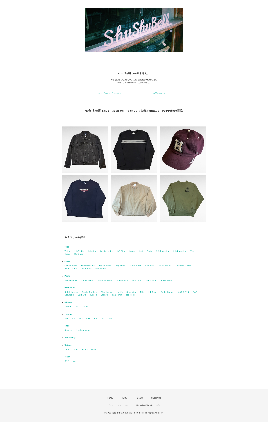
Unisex (68, 345)
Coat (77, 307)
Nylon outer (105, 266)
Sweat (132, 251)
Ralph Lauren (71, 292)
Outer (67, 261)
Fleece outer (71, 269)
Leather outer (165, 266)
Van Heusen (107, 292)
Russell (93, 295)
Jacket (68, 307)
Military (68, 302)
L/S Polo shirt (180, 251)
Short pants (152, 280)
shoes (68, 326)
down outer (101, 269)
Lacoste (104, 295)
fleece (68, 254)
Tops (67, 247)
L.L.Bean (152, 292)
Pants (67, 276)
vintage (68, 314)
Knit (141, 251)
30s (110, 318)
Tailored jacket (183, 266)
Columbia (69, 295)
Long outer (119, 266)
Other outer (86, 269)
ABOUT (125, 398)
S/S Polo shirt (163, 251)
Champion (131, 292)
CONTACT (156, 398)
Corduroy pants (104, 280)
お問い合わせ (159, 93)
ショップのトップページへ (109, 93)
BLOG (140, 398)
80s (73, 318)
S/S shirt (92, 251)
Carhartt (82, 295)
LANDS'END (183, 292)
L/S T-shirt (79, 251)
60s (88, 318)
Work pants (137, 280)
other (67, 357)
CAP (67, 361)
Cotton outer (71, 266)
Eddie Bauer (167, 292)
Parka (149, 251)
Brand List (70, 288)
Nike (142, 292)
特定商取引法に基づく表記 (148, 405)
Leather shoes (83, 330)
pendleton (131, 295)
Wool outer (150, 266)
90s (66, 318)
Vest (192, 251)
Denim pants (71, 280)
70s (81, 318)
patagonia (117, 295)
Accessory (70, 338)
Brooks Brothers (90, 292)
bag (74, 361)
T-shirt (68, 251)
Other (94, 349)
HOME (110, 398)
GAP (195, 292)
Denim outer (135, 266)
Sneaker (69, 330)
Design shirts (106, 251)
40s (103, 318)
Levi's (120, 292)
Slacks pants (87, 280)
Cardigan (78, 254)
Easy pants (166, 280)
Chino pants (122, 280)
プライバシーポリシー (118, 405)
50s (95, 318)
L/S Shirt (121, 251)
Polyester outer (88, 266)
